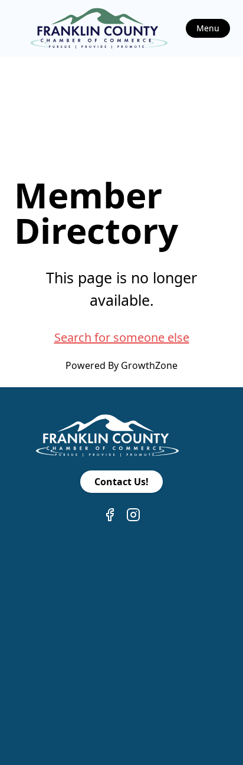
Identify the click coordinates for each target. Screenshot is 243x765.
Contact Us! (121, 481)
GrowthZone (149, 365)
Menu (207, 28)
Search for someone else (121, 337)
